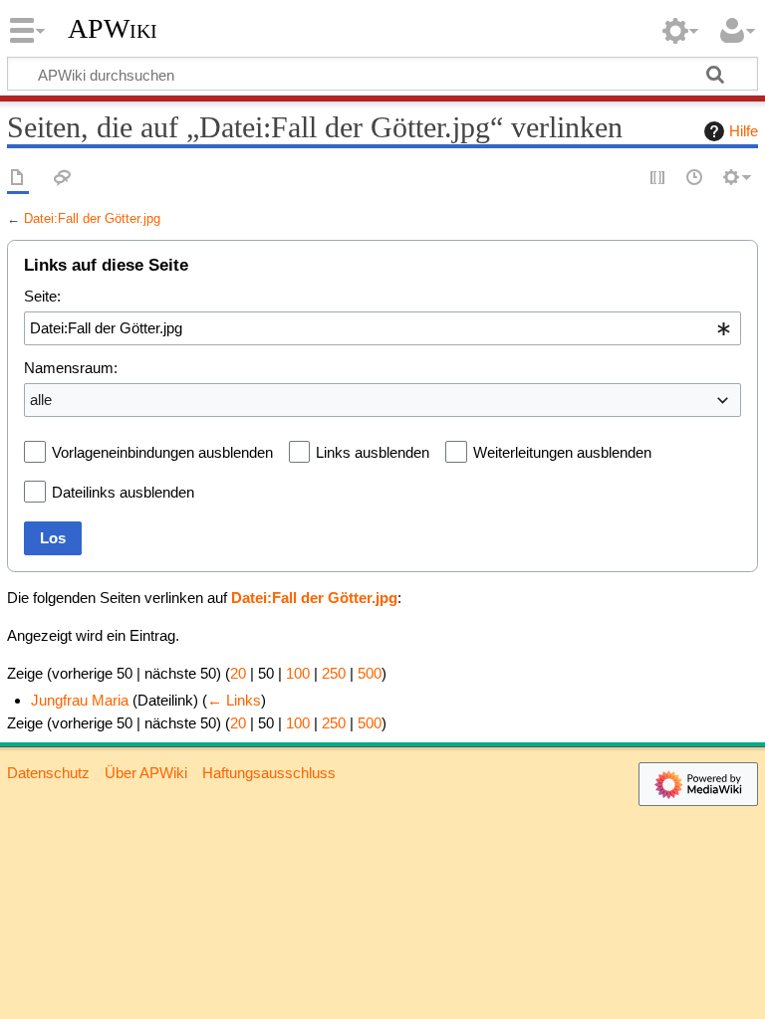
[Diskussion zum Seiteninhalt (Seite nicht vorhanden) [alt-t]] (63, 178)
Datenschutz (48, 772)
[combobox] (382, 328)
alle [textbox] (41, 399)
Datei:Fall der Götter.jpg (92, 218)
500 (370, 673)
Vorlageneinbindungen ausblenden (162, 452)
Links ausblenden (372, 452)
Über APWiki (146, 772)
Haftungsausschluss (269, 772)
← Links (234, 700)
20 (238, 673)
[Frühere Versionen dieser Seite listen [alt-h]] (695, 178)
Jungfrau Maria (79, 700)
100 (298, 673)
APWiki (112, 29)
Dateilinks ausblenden (123, 492)
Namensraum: (71, 367)
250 (334, 673)
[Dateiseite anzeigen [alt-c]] (18, 178)
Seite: (42, 296)
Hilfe (743, 130)
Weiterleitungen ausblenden (562, 452)
